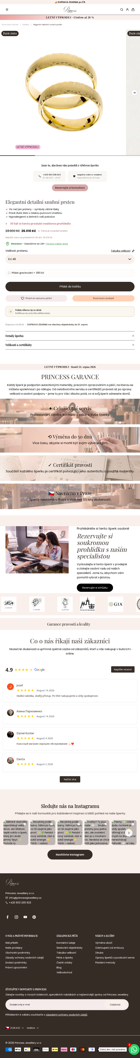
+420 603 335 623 (20, 902)
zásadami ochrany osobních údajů (66, 1014)
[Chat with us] (134, 1049)
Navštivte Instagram (70, 854)
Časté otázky (64, 962)
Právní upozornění (16, 967)
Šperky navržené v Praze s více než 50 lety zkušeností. (70, 499)
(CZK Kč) (15, 1028)
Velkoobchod (64, 972)
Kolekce (26, 24)
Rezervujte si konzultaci (70, 187)
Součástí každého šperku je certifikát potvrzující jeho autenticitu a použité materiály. (70, 471)
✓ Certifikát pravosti (70, 465)
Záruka (99, 952)
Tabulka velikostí (66, 952)
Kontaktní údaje (66, 943)
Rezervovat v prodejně (103, 298)
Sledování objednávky (69, 947)
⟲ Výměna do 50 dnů (70, 436)
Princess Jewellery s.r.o (28, 1043)
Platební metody (105, 962)
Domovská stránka (10, 24)
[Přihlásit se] (127, 9)
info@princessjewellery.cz (25, 898)
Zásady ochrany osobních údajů (24, 957)
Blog (59, 967)
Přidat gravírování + (28, 273)
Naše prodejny (13, 947)
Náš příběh (11, 943)
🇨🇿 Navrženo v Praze (70, 493)
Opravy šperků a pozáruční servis (115, 957)
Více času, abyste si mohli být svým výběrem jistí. (70, 443)
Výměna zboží (103, 943)
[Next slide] (134, 93)
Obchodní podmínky (17, 952)
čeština (31, 1028)
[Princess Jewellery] (70, 9)
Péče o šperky (65, 957)
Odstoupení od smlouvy (109, 947)
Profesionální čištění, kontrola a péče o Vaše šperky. (70, 415)
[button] (7, 9)
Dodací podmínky (16, 962)
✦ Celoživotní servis (70, 408)
